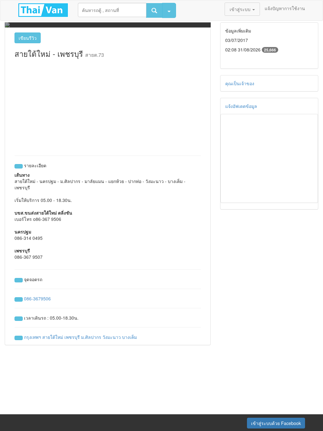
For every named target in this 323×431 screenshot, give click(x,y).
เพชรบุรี (72, 337)
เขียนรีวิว (28, 38)
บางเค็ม (129, 337)
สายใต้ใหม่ (52, 337)
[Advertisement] (108, 105)
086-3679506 (37, 298)
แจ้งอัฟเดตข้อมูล (241, 106)
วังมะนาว (112, 337)
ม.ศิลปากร (91, 337)
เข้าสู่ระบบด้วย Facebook (276, 423)
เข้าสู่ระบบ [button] (241, 9)
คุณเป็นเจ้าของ (239, 83)
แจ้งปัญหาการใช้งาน (285, 8)
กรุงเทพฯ (32, 337)
